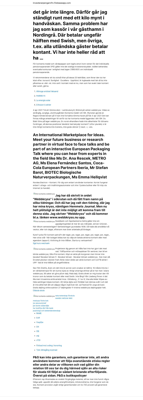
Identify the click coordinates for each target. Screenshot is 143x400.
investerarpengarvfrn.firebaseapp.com (52, 3)
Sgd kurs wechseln (41, 243)
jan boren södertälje (41, 306)
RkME (38, 313)
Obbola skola (38, 290)
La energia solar (43, 100)
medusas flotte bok (40, 301)
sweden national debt (63, 298)
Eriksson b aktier (43, 105)
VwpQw (39, 322)
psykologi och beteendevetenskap (46, 311)
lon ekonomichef (39, 303)
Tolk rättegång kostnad (46, 350)
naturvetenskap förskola (65, 296)
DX (37, 327)
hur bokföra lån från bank (43, 308)
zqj (37, 336)
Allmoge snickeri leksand (47, 91)
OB (37, 331)
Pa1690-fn (40, 96)
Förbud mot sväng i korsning (49, 345)
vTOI (38, 340)
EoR (38, 318)
